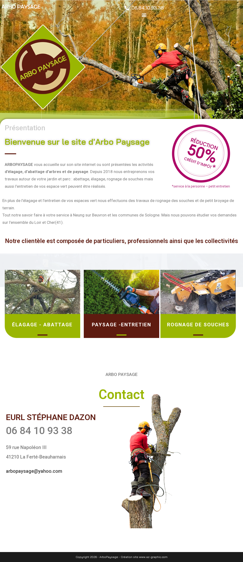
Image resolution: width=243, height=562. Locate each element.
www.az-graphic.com (153, 557)
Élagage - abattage (42, 325)
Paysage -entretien (121, 325)
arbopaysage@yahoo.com (34, 471)
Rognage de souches (198, 325)
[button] (144, 15)
